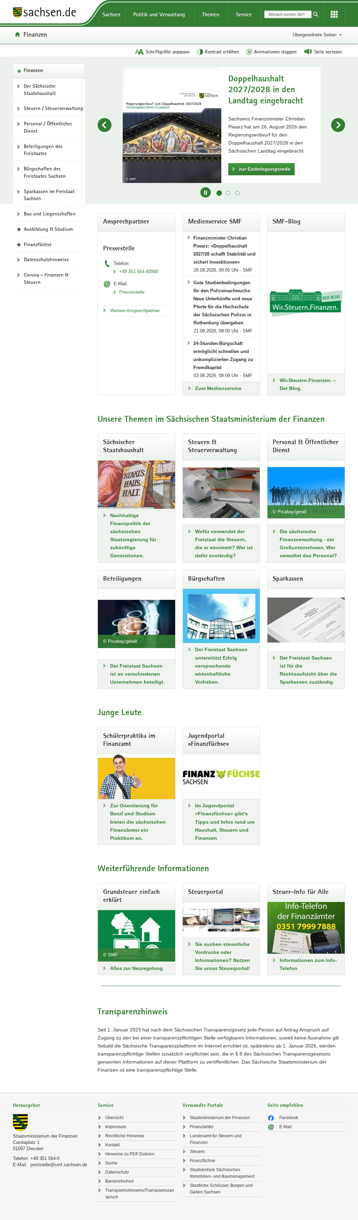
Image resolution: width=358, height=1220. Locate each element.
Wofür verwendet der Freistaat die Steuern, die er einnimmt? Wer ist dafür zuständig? (224, 543)
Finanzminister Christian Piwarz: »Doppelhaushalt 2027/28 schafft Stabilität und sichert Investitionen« (224, 250)
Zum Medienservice (218, 388)
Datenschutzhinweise (46, 259)
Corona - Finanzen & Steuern (46, 278)
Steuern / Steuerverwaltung (53, 108)
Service (244, 14)
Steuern (197, 1151)
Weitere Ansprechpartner (135, 310)
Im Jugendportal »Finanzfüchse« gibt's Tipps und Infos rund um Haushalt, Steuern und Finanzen (225, 821)
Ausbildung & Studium (50, 231)
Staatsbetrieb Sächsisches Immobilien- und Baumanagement (222, 1173)
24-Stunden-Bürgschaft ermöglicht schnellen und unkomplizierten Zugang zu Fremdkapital (223, 355)
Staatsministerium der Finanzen (45, 1136)
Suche (111, 1163)
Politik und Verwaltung (159, 14)
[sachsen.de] (51, 13)
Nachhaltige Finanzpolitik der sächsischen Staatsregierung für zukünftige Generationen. (133, 535)
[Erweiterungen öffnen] (334, 14)
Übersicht (114, 1117)
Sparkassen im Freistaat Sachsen (49, 195)
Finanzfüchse (40, 246)
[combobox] (288, 14)
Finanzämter (202, 1126)
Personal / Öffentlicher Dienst (48, 127)
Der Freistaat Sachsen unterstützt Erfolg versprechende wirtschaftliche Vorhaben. (221, 665)
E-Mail (285, 1126)
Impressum (115, 1126)
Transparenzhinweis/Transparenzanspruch (139, 1193)
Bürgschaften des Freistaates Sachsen (45, 172)
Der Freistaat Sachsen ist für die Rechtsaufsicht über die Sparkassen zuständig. (308, 670)
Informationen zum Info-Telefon (308, 964)
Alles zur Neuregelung (136, 968)
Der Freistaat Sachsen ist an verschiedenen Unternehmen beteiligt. (137, 674)
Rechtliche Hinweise (124, 1135)
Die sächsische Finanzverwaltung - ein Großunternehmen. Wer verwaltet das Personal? (308, 543)
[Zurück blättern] (105, 125)
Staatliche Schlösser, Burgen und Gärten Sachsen (221, 1189)
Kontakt (112, 1144)
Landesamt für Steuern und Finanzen (216, 1139)
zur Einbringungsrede (265, 169)
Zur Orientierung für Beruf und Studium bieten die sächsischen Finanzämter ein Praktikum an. (138, 821)
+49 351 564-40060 (138, 271)
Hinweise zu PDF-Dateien (130, 1154)
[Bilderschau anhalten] (205, 192)
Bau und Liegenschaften (50, 214)
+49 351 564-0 (44, 1158)
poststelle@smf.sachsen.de (58, 1164)
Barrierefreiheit (119, 1181)
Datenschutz (117, 1172)
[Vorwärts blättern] (338, 125)
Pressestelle (131, 292)
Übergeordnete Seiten (314, 34)
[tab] (52, 1106)
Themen (210, 14)
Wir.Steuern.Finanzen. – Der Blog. (308, 384)
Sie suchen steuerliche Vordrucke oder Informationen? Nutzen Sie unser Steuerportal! (222, 956)
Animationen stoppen (275, 52)
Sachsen (111, 14)
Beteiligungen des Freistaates (43, 150)
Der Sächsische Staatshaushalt (40, 89)
